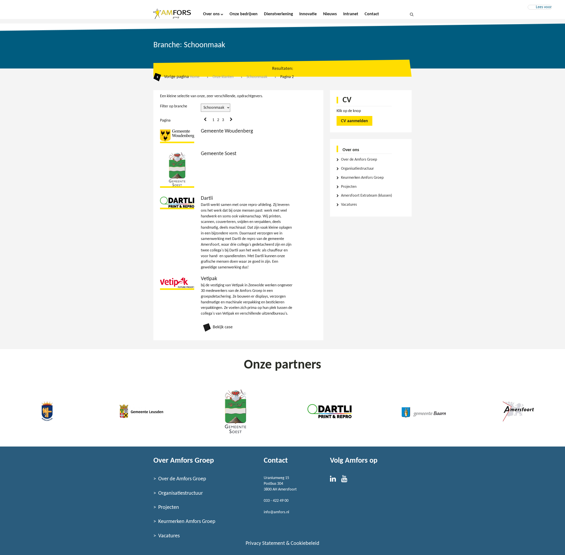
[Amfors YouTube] (346, 480)
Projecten (348, 187)
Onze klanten (223, 77)
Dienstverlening (278, 14)
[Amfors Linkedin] (335, 480)
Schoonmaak (257, 77)
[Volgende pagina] (231, 120)
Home (195, 77)
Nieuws (330, 14)
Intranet (350, 14)
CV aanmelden (354, 121)
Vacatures (349, 205)
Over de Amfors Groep (359, 160)
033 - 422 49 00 (276, 501)
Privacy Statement (265, 543)
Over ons (211, 14)
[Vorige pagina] (205, 120)
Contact (372, 14)
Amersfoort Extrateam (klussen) (366, 196)
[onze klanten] (47, 411)
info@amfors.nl (276, 512)
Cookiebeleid (305, 543)
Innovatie (308, 14)
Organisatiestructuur (357, 169)
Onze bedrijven (244, 14)
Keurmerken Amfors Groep (362, 178)
